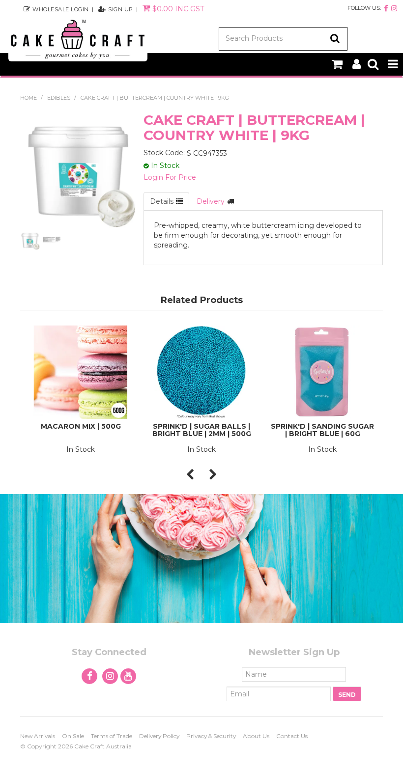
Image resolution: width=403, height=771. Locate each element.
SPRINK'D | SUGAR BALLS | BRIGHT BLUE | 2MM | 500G (201, 430)
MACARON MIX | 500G (81, 426)
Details (161, 201)
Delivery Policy (159, 736)
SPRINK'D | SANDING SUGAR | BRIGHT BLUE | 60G (322, 430)
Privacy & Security (211, 736)
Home (28, 97)
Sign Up (120, 9)
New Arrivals (37, 736)
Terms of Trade (111, 736)
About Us (256, 736)
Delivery (211, 201)
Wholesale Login (60, 9)
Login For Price (170, 177)
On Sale (73, 736)
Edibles (58, 97)
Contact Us (292, 736)
